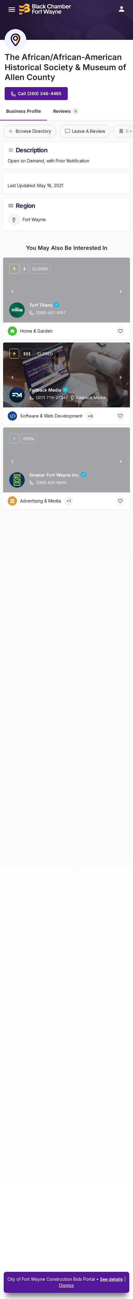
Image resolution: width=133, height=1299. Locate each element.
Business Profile (23, 111)
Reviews (65, 111)
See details (111, 1279)
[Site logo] (46, 9)
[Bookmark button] (120, 331)
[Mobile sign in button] (122, 9)
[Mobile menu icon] (11, 9)
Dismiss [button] (66, 1285)
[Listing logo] (15, 40)
